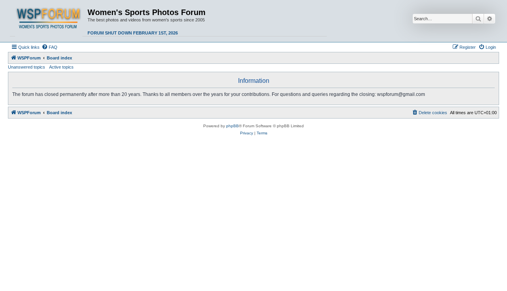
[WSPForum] (49, 21)
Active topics (61, 67)
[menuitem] (49, 47)
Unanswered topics (26, 67)
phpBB (232, 126)
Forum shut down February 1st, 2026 (133, 33)
